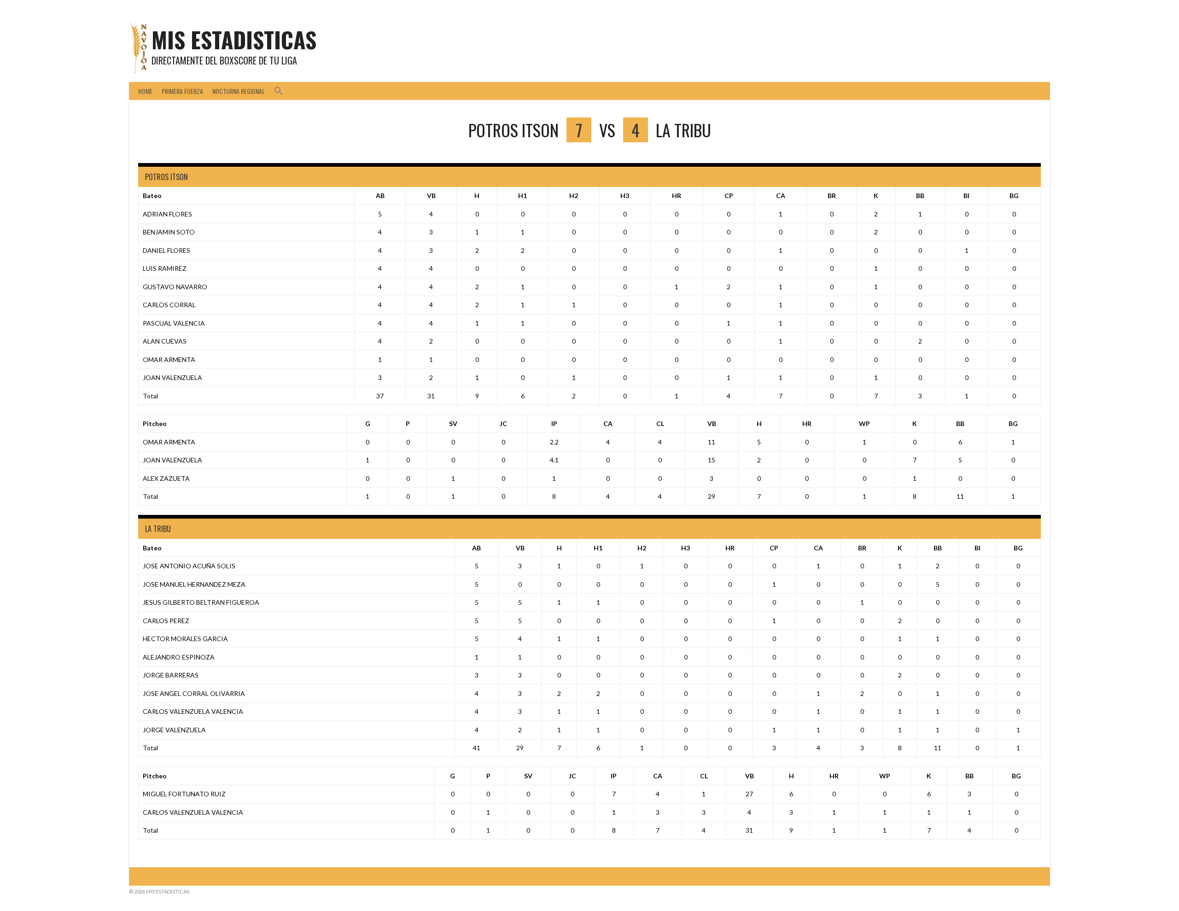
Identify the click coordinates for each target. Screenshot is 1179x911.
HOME (145, 91)
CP (728, 195)
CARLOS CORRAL (169, 305)
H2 (573, 195)
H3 (624, 195)
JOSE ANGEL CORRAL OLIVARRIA (194, 693)
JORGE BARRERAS (170, 675)
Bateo (152, 195)
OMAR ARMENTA (169, 359)
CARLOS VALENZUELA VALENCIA (193, 711)
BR (832, 195)
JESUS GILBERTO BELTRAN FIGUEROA (201, 602)
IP (554, 423)
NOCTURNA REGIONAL (238, 91)
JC (503, 423)
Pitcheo (155, 423)
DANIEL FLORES (166, 250)
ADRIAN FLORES (167, 214)
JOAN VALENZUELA (172, 377)
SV (453, 423)
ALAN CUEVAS (165, 341)
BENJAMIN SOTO (169, 232)
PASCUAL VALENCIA (174, 323)
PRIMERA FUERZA (182, 91)
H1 (522, 195)
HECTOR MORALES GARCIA (185, 638)
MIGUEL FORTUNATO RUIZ (184, 794)
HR (676, 195)
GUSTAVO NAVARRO (175, 287)
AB (380, 195)
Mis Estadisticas (234, 39)
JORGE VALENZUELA (174, 730)
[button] (278, 91)
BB (920, 195)
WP (864, 423)
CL (660, 423)
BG (1014, 195)
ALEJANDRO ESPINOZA (179, 657)
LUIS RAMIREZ (165, 268)
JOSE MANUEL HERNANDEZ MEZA (194, 584)
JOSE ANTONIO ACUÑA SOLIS (189, 566)
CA (780, 195)
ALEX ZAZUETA (166, 478)
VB (431, 195)
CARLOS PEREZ (166, 621)
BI (966, 195)
